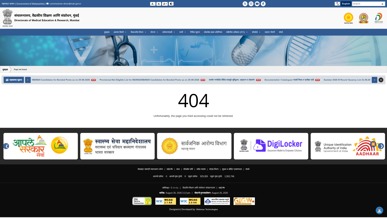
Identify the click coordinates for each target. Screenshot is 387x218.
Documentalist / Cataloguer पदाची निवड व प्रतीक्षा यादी (287, 80)
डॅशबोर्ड (255, 32)
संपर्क (281, 32)
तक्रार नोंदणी (270, 32)
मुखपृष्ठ (106, 32)
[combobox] (337, 4)
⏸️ (373, 144)
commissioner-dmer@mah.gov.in (65, 3)
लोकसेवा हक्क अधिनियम (213, 32)
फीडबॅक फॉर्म (188, 169)
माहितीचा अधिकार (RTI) (235, 32)
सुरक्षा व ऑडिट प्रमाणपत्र (232, 169)
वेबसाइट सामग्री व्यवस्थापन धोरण (150, 169)
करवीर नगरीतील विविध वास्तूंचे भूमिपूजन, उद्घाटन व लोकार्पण (230, 80)
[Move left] (28, 80)
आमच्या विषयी (119, 32)
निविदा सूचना (195, 32)
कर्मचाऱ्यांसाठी (167, 32)
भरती (181, 32)
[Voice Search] (382, 5)
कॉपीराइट (165, 188)
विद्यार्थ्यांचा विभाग (137, 32)
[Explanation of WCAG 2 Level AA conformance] (166, 201)
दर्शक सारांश (201, 169)
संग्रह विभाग (213, 169)
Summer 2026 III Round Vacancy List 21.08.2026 (346, 80)
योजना (152, 32)
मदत (178, 169)
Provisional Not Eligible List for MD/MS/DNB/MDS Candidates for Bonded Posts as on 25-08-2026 (147, 80)
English (346, 3)
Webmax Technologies (207, 209)
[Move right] (374, 80)
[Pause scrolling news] (381, 80)
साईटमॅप (170, 169)
